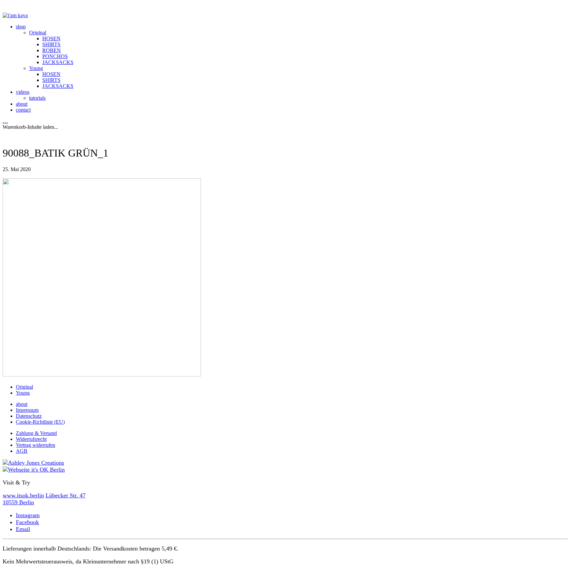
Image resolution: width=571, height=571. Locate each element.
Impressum (27, 410)
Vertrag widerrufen (35, 445)
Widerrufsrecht (31, 439)
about (21, 404)
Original (24, 387)
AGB (21, 451)
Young (23, 393)
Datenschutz (29, 416)
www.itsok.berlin (23, 495)
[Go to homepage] (15, 15)
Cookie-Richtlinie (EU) (40, 422)
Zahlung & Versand (36, 433)
